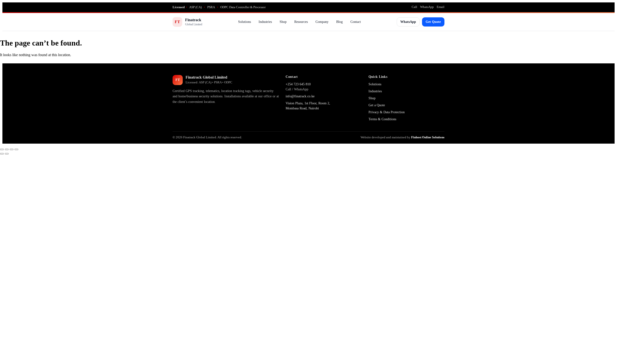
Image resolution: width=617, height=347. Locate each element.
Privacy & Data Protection (387, 112)
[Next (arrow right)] (7, 153)
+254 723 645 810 (298, 84)
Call (414, 7)
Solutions (244, 22)
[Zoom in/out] (2, 149)
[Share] (11, 149)
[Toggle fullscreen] (7, 149)
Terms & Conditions (382, 119)
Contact (355, 22)
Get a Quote (377, 105)
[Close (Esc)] (16, 149)
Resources (301, 22)
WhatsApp (427, 7)
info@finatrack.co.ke (300, 96)
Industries (265, 22)
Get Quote (433, 22)
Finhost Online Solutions (427, 137)
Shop (283, 22)
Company (322, 22)
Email (440, 7)
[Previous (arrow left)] (2, 153)
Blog (339, 22)
